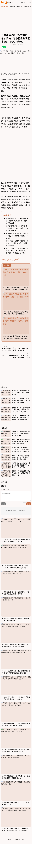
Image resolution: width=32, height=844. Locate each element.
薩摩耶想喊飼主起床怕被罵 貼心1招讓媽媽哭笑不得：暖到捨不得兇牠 (17, 220)
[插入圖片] (24, 503)
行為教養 (19, 6)
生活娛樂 (26, 6)
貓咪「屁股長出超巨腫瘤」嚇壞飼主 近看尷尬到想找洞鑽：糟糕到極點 (17, 243)
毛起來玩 (12, 6)
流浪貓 (10, 259)
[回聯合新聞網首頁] (4, 2)
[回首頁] (7, 2)
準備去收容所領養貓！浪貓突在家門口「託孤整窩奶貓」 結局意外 (17, 235)
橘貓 (16, 259)
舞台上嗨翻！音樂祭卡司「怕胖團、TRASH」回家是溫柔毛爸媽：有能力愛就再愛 (17, 250)
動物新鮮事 (4, 6)
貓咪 (3, 259)
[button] (22, 2)
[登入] (27, 2)
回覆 (28, 504)
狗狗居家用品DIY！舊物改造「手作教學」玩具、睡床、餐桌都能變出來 (17, 228)
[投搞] (24, 2)
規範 (3, 504)
